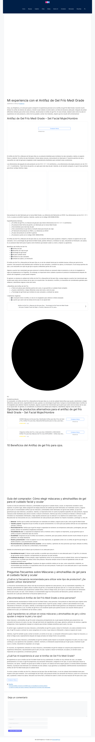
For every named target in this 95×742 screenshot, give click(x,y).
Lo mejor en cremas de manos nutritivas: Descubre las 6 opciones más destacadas (29, 687)
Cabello (37, 9)
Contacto (63, 9)
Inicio (23, 9)
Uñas (43, 9)
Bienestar (71, 9)
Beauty (30, 9)
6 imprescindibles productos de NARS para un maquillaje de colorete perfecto (28, 685)
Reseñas (79, 9)
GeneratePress (56, 739)
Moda (48, 9)
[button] (85, 9)
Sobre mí (55, 9)
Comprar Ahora (54, 128)
